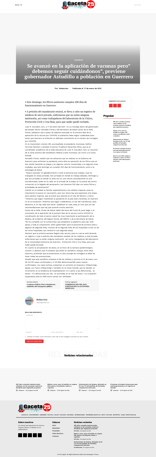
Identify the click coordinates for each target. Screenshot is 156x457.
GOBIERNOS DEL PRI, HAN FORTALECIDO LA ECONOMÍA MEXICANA (77, 286)
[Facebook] (111, 105)
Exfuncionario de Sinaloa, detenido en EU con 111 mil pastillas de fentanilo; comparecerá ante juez (121, 142)
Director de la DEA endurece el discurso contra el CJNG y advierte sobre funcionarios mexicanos (121, 158)
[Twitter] (115, 105)
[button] (19, 5)
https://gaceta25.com (42, 302)
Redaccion (63, 88)
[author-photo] (17, 390)
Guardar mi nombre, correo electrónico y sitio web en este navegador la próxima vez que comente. (57, 336)
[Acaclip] (40, 435)
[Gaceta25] (78, 4)
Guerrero (78, 60)
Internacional (78, 447)
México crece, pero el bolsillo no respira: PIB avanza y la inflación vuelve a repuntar (121, 133)
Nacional (76, 431)
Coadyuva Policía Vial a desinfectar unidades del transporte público (41, 285)
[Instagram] (25, 435)
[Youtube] (35, 435)
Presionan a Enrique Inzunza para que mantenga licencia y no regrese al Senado (122, 150)
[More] (123, 105)
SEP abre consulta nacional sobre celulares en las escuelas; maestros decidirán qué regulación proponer (122, 124)
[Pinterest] (119, 105)
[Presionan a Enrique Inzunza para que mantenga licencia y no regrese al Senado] (107, 150)
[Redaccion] (29, 301)
